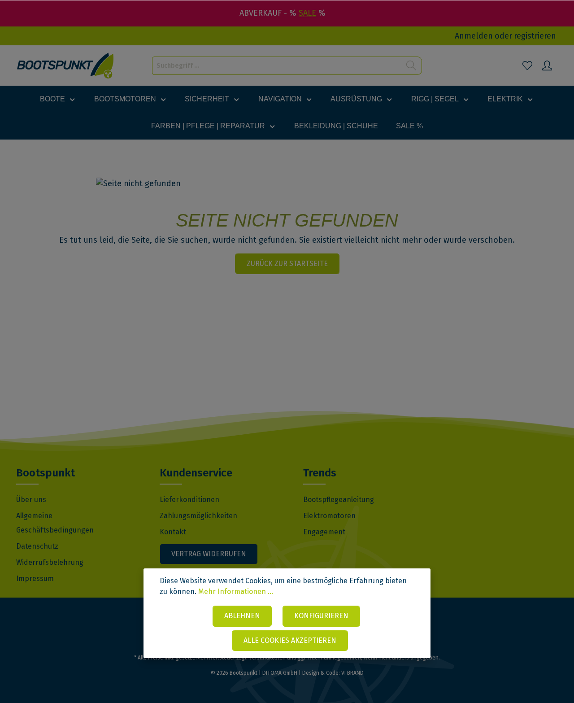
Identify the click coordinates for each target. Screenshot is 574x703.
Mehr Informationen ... (235, 591)
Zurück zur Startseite (287, 263)
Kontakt (173, 532)
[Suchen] (411, 66)
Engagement (324, 532)
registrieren (535, 36)
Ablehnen (242, 615)
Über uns (31, 499)
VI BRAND (352, 673)
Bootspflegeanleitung (338, 499)
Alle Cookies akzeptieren (290, 640)
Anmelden (474, 36)
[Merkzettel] (527, 65)
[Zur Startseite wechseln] (65, 66)
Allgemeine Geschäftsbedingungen (55, 522)
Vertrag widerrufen (208, 554)
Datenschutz (37, 546)
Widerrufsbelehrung (49, 562)
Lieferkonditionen (189, 499)
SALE (307, 13)
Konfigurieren (321, 615)
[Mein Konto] (547, 65)
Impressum (35, 578)
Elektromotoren (329, 515)
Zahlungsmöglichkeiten (198, 515)
